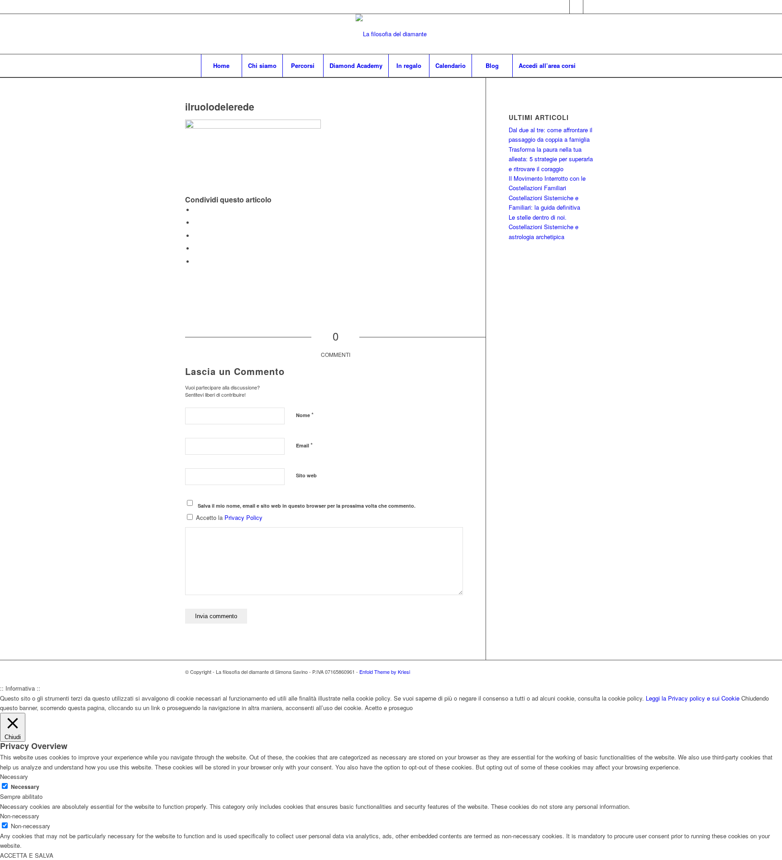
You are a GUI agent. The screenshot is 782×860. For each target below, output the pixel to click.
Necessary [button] (14, 776)
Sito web (306, 475)
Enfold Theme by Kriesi (384, 671)
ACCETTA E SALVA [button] (26, 855)
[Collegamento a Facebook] (576, 7)
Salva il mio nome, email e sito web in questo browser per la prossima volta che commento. (306, 505)
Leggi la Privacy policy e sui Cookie (692, 698)
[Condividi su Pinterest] (196, 235)
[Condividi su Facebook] (196, 210)
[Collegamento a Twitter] (562, 7)
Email (304, 445)
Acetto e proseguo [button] (389, 707)
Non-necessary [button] (19, 816)
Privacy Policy (243, 517)
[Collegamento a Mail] (590, 7)
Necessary (25, 787)
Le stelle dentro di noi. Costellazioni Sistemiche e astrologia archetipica (543, 227)
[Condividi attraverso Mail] (196, 261)
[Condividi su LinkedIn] (196, 248)
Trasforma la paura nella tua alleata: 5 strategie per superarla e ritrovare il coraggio (551, 159)
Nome (305, 414)
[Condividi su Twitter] (196, 222)
